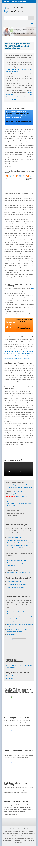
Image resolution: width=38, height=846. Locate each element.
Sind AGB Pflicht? (12, 634)
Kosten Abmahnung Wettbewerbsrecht (19, 548)
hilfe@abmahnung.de (17, 494)
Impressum (9, 501)
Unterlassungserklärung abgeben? (17, 540)
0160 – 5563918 (21, 496)
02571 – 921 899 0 (17, 491)
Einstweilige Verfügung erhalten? (17, 584)
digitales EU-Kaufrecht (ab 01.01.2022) (19, 572)
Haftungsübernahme (13, 621)
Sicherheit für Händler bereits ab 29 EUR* (18, 751)
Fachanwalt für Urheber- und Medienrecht (19, 487)
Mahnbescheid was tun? (14, 581)
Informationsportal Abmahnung (16, 560)
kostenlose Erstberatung (14, 537)
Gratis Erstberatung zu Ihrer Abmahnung (15, 784)
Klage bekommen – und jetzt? (16, 587)
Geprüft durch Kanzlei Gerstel (16, 802)
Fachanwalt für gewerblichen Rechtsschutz (19, 485)
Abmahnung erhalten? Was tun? (17, 718)
